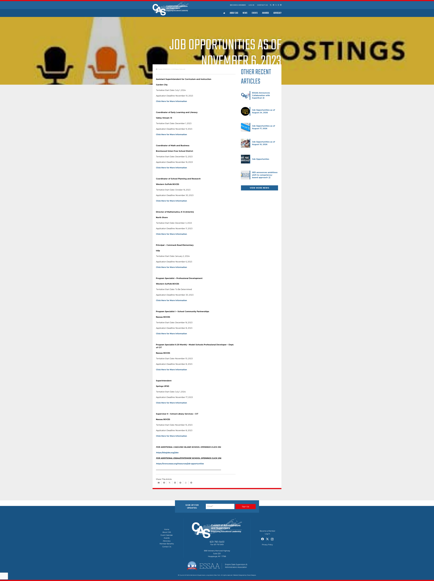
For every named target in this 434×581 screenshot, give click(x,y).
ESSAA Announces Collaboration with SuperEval (261, 95)
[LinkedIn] (280, 5)
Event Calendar (167, 535)
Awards (167, 538)
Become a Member (238, 5)
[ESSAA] (217, 565)
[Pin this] (180, 482)
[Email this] (158, 482)
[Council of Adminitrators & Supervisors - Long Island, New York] (171, 8)
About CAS (166, 532)
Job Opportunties (260, 159)
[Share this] (164, 482)
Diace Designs (251, 575)
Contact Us (262, 5)
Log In (251, 5)
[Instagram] (278, 5)
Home (166, 529)
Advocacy (167, 541)
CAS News (175, 69)
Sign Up (245, 506)
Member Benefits (167, 544)
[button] (270, 5)
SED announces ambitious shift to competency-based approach (264, 175)
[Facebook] (273, 5)
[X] (276, 5)
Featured (182, 69)
